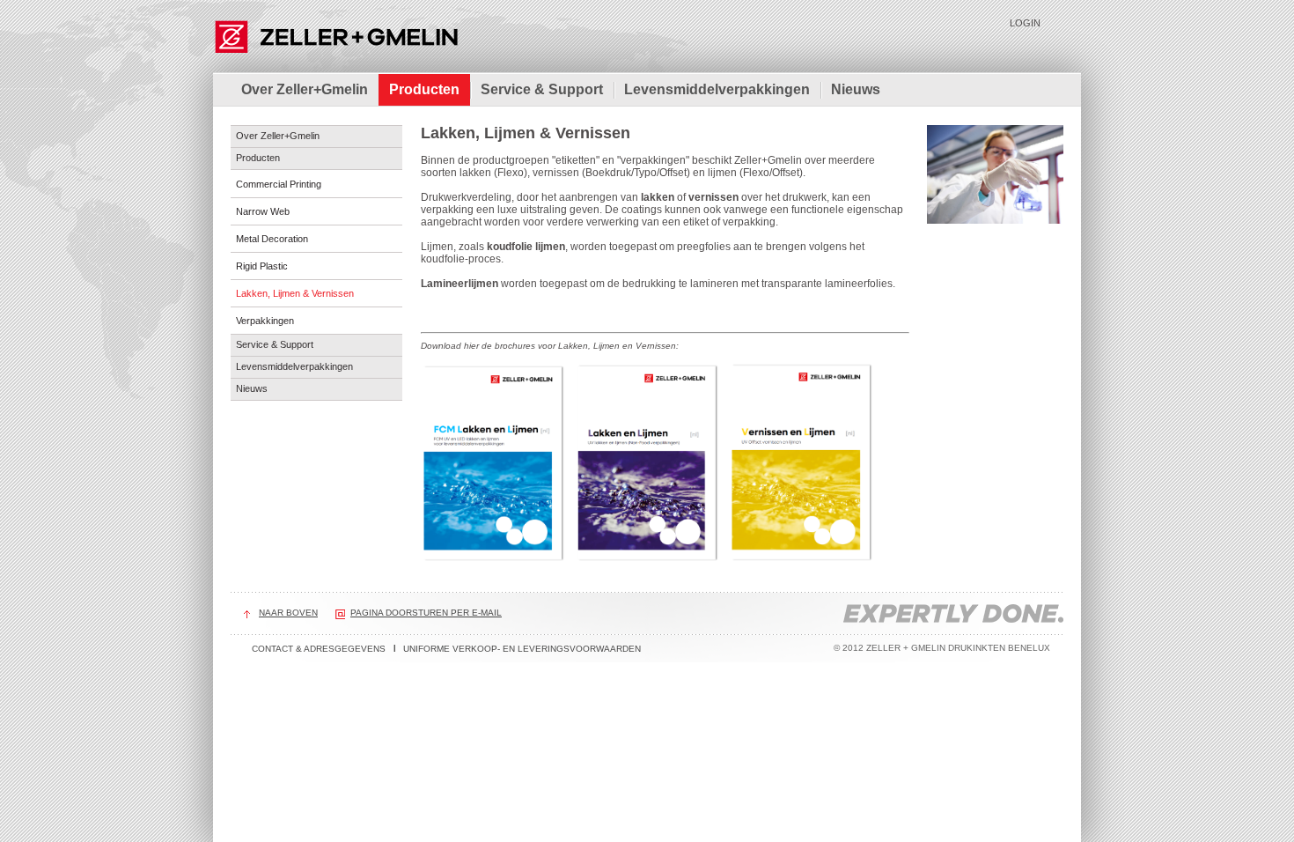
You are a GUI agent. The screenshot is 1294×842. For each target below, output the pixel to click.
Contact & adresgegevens (319, 649)
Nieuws (855, 89)
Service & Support (542, 89)
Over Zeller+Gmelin (304, 89)
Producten (424, 89)
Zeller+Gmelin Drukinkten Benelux (336, 35)
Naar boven (288, 612)
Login (1025, 23)
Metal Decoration (272, 238)
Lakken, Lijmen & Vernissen (295, 293)
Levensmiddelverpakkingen (717, 89)
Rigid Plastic (262, 266)
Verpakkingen (265, 320)
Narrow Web (263, 211)
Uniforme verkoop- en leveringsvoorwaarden (522, 649)
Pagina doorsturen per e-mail (426, 612)
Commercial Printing (278, 184)
